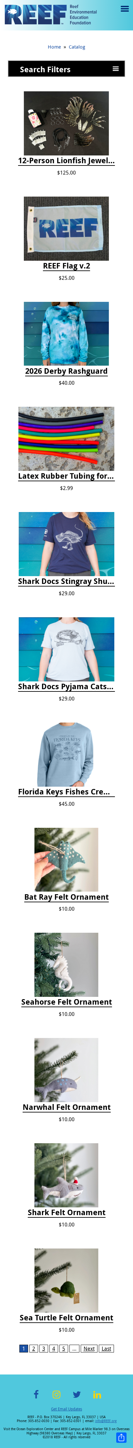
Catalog (77, 46)
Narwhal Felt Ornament (67, 1107)
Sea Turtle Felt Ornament (66, 1318)
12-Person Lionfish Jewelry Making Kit (66, 160)
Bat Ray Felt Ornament (66, 897)
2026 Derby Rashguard (66, 371)
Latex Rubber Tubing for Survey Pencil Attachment (66, 476)
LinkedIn (97, 1398)
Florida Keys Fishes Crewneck (66, 792)
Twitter (76, 1398)
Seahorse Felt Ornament (66, 1002)
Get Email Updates (66, 1408)
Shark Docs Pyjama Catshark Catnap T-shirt (66, 686)
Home (54, 46)
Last (106, 1348)
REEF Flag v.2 (66, 266)
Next (89, 1348)
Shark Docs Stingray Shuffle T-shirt (66, 581)
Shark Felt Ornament (67, 1212)
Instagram (56, 1398)
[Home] (50, 15)
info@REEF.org (106, 1421)
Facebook (36, 1398)
